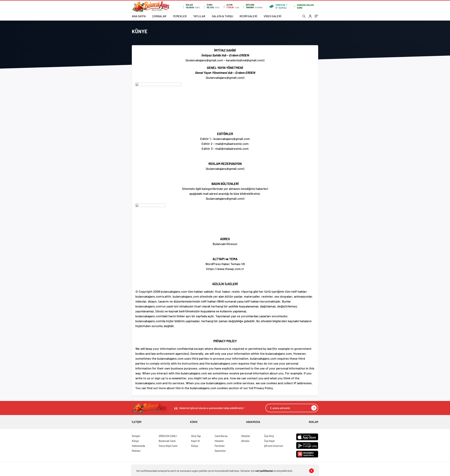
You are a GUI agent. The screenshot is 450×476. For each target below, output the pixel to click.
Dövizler (245, 436)
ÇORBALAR (159, 16)
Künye (194, 421)
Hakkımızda (253, 421)
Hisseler (219, 440)
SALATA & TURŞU (222, 16)
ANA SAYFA (139, 16)
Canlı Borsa (221, 436)
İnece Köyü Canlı (168, 445)
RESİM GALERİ (248, 16)
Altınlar (245, 440)
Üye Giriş (269, 436)
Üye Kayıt (269, 440)
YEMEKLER (180, 16)
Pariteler (220, 445)
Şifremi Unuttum (273, 445)
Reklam (313, 421)
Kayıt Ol (195, 440)
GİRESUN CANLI (168, 436)
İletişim (136, 421)
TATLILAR (199, 16)
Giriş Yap (196, 436)
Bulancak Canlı (167, 440)
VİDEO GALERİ (272, 16)
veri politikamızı (264, 470)
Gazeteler (220, 450)
